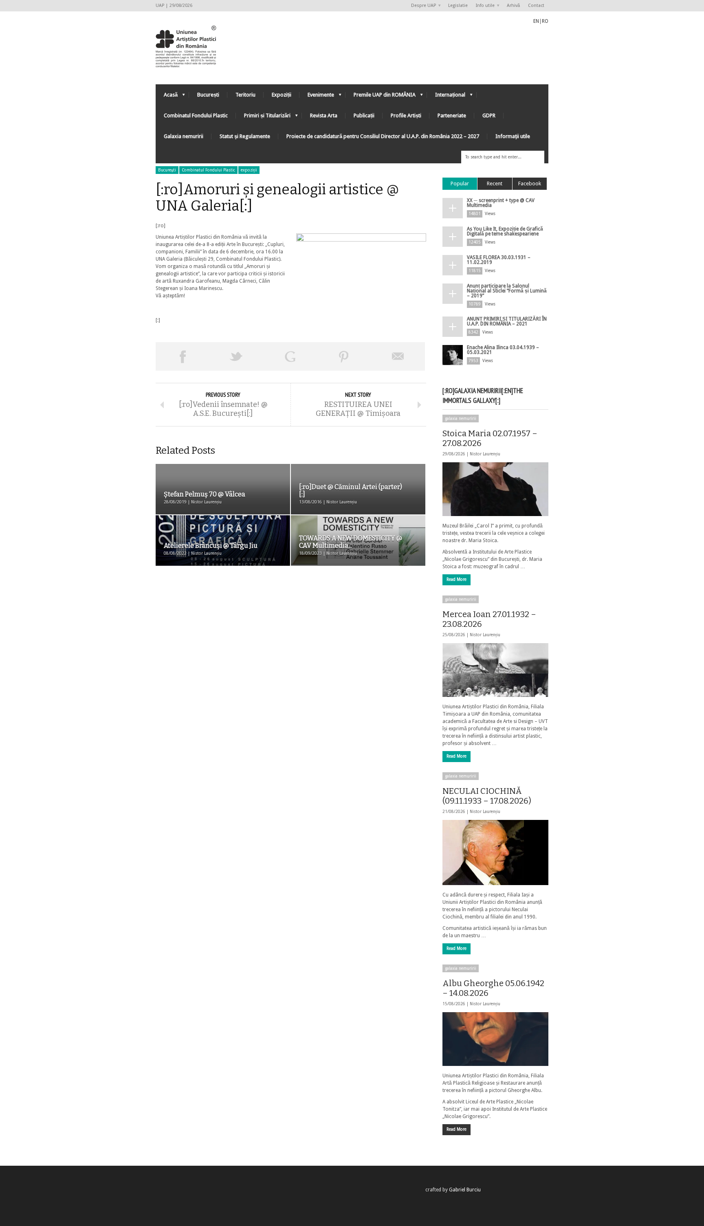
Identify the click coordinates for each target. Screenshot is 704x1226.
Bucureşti (167, 170)
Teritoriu (245, 95)
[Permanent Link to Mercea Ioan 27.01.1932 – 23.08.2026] (495, 670)
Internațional (446, 97)
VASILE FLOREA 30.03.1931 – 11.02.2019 (498, 260)
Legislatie (458, 5)
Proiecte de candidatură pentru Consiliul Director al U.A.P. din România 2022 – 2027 (382, 136)
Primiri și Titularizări (263, 117)
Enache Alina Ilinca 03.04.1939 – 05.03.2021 (503, 350)
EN (536, 21)
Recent (494, 183)
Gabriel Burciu (465, 1190)
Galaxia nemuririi (183, 136)
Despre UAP (421, 6)
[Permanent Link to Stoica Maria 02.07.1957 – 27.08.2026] (495, 489)
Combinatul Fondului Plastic (196, 115)
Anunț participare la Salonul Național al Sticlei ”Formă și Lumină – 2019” (507, 291)
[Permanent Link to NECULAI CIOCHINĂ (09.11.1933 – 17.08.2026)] (495, 852)
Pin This (344, 356)
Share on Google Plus (290, 356)
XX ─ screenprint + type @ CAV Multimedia (501, 203)
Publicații (364, 115)
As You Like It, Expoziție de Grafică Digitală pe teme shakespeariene (505, 231)
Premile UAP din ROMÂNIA (380, 97)
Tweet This (236, 356)
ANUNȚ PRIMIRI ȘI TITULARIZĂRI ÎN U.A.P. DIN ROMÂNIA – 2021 (507, 321)
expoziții (249, 170)
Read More (456, 579)
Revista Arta (323, 115)
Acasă (167, 97)
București (208, 95)
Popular (460, 183)
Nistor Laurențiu (485, 454)
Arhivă (513, 5)
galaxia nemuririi (460, 418)
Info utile (483, 6)
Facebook (529, 183)
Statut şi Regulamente (245, 136)
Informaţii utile (512, 136)
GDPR (488, 115)
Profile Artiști (406, 115)
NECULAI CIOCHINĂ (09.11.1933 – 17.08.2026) (486, 796)
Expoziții (281, 95)
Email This (398, 356)
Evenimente (316, 97)
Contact (536, 5)
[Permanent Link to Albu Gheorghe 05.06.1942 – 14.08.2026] (495, 1039)
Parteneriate (452, 115)
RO (545, 21)
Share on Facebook (182, 356)
